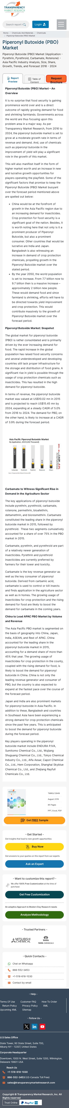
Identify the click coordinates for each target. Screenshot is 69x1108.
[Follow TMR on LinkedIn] (34, 1026)
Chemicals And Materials (22, 33)
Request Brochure (56, 79)
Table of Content (35, 80)
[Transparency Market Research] (14, 9)
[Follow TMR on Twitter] (26, 1026)
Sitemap (26, 1009)
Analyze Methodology (34, 914)
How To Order (49, 1001)
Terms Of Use (7, 1001)
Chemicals (41, 33)
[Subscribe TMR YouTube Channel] (42, 1026)
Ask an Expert (35, 864)
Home (5, 33)
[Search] (24, 24)
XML (45, 1005)
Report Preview (13, 80)
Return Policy (9, 1005)
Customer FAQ (28, 1001)
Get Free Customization (34, 894)
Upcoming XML (8, 1009)
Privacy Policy (30, 1005)
